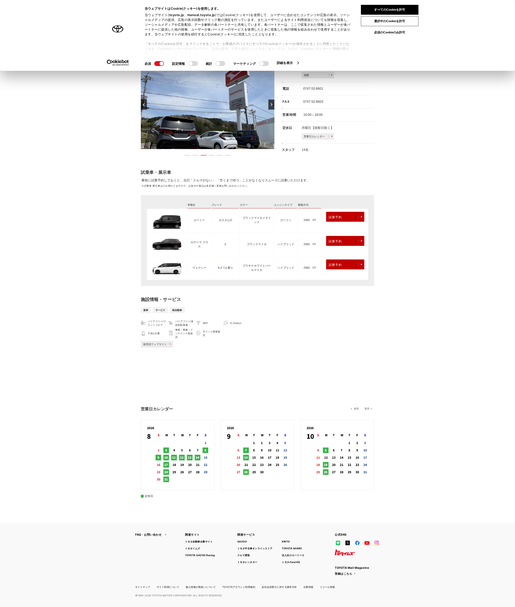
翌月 (367, 408)
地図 (306, 75)
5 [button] (218, 156)
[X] (347, 543)
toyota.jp (176, 15)
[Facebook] (357, 543)
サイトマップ (142, 586)
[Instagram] (376, 543)
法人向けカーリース (293, 555)
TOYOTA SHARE (292, 548)
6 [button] (226, 156)
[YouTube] (367, 543)
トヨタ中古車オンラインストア (255, 548)
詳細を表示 (285, 63)
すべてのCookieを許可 (389, 9)
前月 (356, 408)
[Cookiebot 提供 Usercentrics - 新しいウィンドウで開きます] (117, 63)
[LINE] (338, 543)
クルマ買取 (243, 555)
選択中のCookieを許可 (389, 21)
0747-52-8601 (313, 88)
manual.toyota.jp (201, 15)
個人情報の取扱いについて (201, 586)
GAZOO (242, 541)
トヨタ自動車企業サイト (199, 541)
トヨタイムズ (192, 548)
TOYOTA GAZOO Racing (200, 555)
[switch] (193, 63)
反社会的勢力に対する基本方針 (279, 586)
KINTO (286, 541)
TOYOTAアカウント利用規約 (238, 586)
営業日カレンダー (314, 136)
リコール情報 (327, 586)
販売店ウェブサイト (155, 344)
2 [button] (194, 156)
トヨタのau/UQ (291, 562)
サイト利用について (168, 586)
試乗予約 (335, 217)
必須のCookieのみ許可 (389, 32)
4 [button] (210, 156)
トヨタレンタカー (247, 562)
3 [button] (202, 156)
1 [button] (185, 156)
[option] (207, 104)
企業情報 (308, 586)
